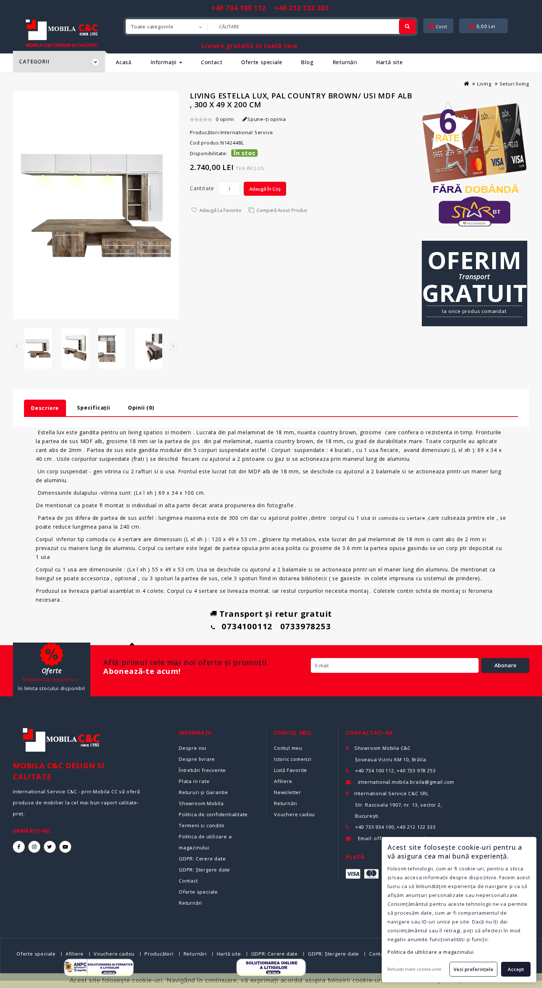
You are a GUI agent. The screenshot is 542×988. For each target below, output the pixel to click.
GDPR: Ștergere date (204, 869)
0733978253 (305, 626)
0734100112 (247, 626)
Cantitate (202, 188)
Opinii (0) (141, 407)
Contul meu (288, 748)
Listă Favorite (290, 770)
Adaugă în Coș (265, 188)
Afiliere (283, 781)
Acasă (124, 62)
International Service (246, 132)
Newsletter (287, 792)
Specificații (93, 407)
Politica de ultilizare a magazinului (431, 952)
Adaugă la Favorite (220, 210)
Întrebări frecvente (202, 770)
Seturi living (514, 83)
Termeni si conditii (202, 825)
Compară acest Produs (282, 210)
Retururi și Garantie (203, 792)
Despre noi (192, 748)
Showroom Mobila (201, 803)
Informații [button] (164, 62)
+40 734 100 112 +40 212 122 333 (270, 7)
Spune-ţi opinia (266, 119)
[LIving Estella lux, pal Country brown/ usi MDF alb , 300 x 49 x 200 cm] (38, 348)
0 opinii (225, 119)
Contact (212, 62)
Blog (307, 62)
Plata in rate (194, 781)
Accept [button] (516, 969)
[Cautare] (407, 26)
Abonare (505, 665)
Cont (440, 26)
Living (484, 83)
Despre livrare (197, 759)
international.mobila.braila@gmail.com (406, 782)
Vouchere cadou (294, 814)
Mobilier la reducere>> (51, 679)
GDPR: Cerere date (202, 858)
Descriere (45, 407)
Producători (159, 953)
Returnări (345, 62)
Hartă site (389, 62)
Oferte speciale (261, 62)
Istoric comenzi (293, 759)
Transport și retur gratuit (275, 613)
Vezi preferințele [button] (473, 969)
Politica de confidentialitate (213, 814)
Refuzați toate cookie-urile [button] (414, 969)
